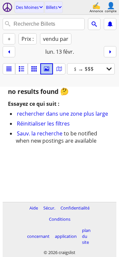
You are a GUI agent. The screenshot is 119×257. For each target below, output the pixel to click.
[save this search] (110, 24)
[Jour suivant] (110, 51)
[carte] (59, 68)
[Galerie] (46, 68)
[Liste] (9, 68)
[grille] (34, 68)
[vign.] (21, 68)
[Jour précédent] (9, 51)
